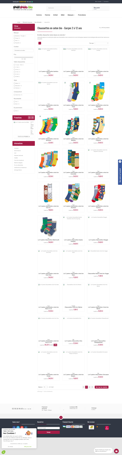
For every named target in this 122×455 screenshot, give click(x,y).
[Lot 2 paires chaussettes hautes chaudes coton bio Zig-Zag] (73, 227)
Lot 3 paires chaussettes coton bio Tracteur (98, 72)
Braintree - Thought (20, 35)
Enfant (18, 22)
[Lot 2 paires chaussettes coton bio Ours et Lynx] (48, 193)
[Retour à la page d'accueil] (14, 22)
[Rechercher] (73, 8)
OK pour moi (27, 446)
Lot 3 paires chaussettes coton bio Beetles (73, 139)
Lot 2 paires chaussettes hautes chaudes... (73, 240)
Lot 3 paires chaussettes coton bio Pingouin (98, 139)
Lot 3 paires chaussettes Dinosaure (98, 374)
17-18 (17, 67)
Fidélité (16, 158)
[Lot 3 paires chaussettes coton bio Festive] (98, 193)
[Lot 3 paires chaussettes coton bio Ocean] (48, 361)
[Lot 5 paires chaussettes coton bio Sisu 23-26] (48, 328)
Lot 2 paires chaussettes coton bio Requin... (73, 375)
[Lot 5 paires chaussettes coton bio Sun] (48, 159)
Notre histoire (17, 150)
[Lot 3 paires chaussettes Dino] (73, 328)
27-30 (17, 71)
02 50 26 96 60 (17, 409)
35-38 (17, 76)
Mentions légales (18, 162)
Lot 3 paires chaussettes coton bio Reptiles (98, 105)
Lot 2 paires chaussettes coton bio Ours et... (48, 206)
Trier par (91, 43)
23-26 (17, 69)
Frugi (17, 38)
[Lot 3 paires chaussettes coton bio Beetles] (73, 126)
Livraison (16, 148)
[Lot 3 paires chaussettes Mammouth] (48, 227)
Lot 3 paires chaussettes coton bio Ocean (48, 375)
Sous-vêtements (38, 22)
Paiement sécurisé (18, 155)
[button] (3, 452)
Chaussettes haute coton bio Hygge (98, 273)
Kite (17, 40)
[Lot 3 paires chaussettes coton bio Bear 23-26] (48, 294)
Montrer (40, 387)
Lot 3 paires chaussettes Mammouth (48, 240)
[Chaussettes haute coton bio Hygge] (98, 260)
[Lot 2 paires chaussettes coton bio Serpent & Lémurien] (98, 159)
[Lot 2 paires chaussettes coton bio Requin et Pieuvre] (73, 361)
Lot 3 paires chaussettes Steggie (98, 240)
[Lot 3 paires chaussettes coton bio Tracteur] (98, 58)
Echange (94, 408)
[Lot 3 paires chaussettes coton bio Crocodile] (73, 159)
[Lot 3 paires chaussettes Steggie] (98, 227)
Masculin (18, 85)
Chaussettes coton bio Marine (73, 307)
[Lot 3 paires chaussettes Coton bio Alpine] (98, 294)
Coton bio (18, 94)
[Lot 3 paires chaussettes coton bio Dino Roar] (48, 260)
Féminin (18, 88)
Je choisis (10, 446)
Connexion (106, 1)
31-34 (17, 74)
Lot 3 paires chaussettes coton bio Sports (48, 105)
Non (17, 104)
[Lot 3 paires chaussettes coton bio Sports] (48, 92)
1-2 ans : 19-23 (19, 64)
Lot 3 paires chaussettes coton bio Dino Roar (48, 274)
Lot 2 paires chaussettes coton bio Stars (73, 274)
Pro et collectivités (18, 165)
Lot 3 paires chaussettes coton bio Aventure (73, 206)
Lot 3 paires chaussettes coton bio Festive (98, 206)
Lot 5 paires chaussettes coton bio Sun (48, 173)
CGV (15, 153)
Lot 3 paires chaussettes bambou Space (48, 72)
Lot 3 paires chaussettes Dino (73, 341)
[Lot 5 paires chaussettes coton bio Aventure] (48, 126)
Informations (18, 143)
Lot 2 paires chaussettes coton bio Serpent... (98, 173)
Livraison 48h (73, 407)
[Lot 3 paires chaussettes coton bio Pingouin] (98, 126)
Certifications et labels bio (20, 167)
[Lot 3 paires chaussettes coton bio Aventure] (73, 193)
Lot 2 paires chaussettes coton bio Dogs (73, 105)
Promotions (18, 117)
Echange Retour (18, 170)
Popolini (18, 42)
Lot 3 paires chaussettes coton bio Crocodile (73, 173)
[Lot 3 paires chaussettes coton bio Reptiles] (98, 92)
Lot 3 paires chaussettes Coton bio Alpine (98, 307)
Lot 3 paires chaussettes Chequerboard (98, 341)
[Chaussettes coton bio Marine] (73, 294)
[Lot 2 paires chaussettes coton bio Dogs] (73, 92)
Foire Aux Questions (19, 160)
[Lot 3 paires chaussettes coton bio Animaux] (73, 58)
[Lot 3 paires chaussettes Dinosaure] (98, 361)
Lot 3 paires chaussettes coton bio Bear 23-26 (48, 307)
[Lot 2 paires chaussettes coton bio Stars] (73, 260)
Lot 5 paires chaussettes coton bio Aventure (48, 139)
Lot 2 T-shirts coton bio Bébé (32, 125)
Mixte (17, 83)
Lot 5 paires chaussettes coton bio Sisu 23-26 (48, 341)
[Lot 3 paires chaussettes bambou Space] (48, 58)
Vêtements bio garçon (27, 22)
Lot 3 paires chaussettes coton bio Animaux (73, 72)
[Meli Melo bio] (22, 8)
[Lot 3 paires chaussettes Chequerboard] (98, 328)
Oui (17, 101)
